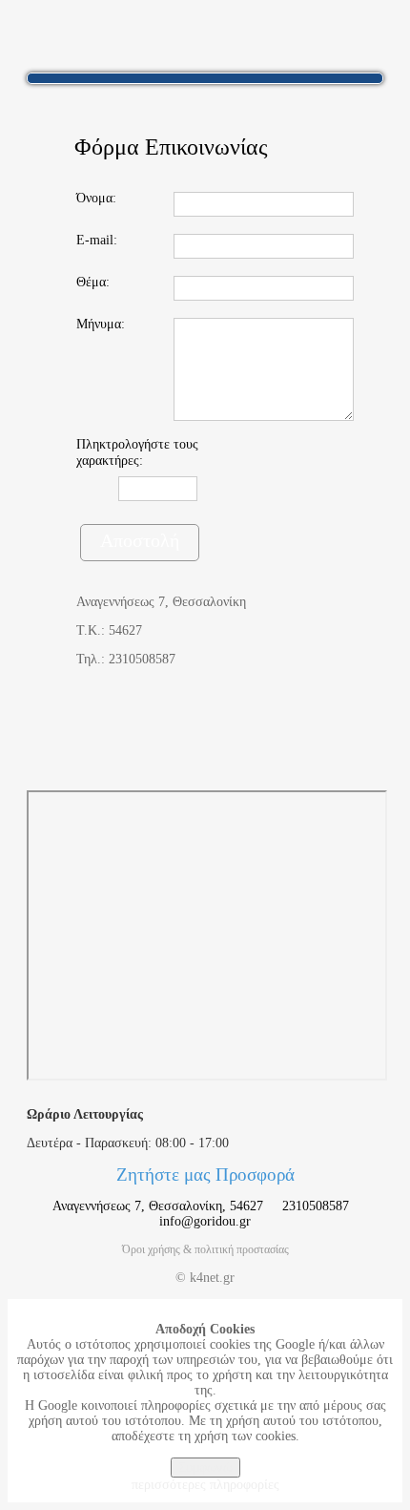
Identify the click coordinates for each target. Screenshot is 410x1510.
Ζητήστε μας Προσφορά (205, 1174)
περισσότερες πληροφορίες (205, 1485)
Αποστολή (139, 540)
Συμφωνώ (205, 1467)
